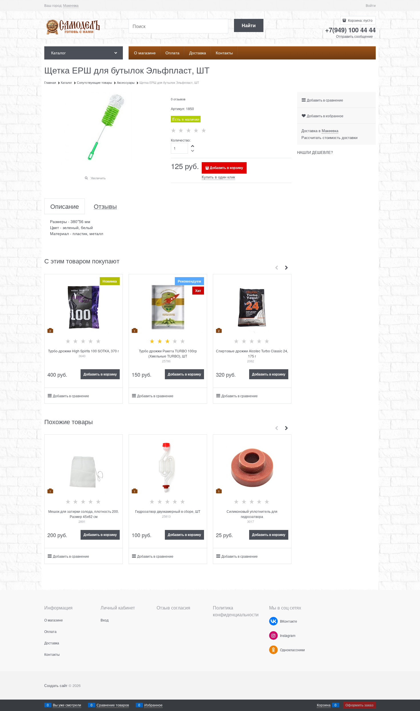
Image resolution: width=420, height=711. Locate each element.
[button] (192, 145)
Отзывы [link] (105, 206)
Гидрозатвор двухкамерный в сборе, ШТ (167, 511)
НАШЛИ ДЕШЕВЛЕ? (315, 152)
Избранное (153, 704)
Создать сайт (55, 685)
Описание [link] (64, 206)
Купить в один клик (218, 177)
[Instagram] (273, 635)
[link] (71, 5)
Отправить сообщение (354, 36)
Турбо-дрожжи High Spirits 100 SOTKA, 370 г (83, 350)
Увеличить (98, 178)
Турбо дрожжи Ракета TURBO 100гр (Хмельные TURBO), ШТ (168, 353)
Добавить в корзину (226, 167)
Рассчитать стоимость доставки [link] (329, 137)
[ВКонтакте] (273, 621)
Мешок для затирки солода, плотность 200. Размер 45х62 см (83, 514)
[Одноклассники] (273, 650)
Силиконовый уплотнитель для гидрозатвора (252, 514)
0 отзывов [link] (178, 99)
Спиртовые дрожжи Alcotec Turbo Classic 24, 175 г (252, 353)
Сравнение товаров (113, 704)
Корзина (324, 704)
